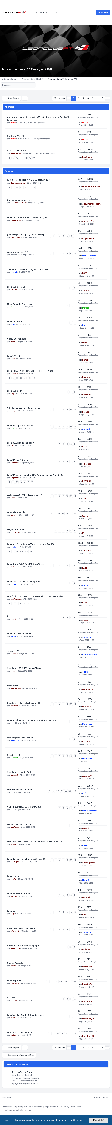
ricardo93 (15, 966)
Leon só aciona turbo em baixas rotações (27, 217)
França (13, 411)
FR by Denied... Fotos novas (20, 304)
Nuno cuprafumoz (18, 183)
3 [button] (83, 98)
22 (17, 187)
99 (21, 551)
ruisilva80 (14, 706)
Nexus (13, 341)
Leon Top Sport (14, 321)
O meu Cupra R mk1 (16, 339)
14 (25, 482)
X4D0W (14, 290)
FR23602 (14, 374)
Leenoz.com (75, 1107)
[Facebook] (12, 1097)
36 (57, 791)
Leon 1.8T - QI (14, 356)
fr (8, 616)
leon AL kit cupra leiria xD (19, 1032)
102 (35, 551)
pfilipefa (86, 741)
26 (34, 187)
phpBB (23, 1107)
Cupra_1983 (15, 237)
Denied (13, 307)
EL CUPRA (15, 532)
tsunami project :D (16, 512)
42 (17, 158)
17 (67, 253)
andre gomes (16, 862)
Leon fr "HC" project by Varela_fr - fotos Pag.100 (30, 544)
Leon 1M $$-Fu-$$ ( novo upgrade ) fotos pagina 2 (31, 720)
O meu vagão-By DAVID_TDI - (21, 928)
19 (75, 253)
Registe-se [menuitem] (103, 12)
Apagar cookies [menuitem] (101, 1097)
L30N (85, 273)
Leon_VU (11, 911)
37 (62, 791)
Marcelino (15, 896)
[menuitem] (39, 12)
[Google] (19, 1097)
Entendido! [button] (98, 1120)
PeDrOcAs (15, 983)
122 (74, 981)
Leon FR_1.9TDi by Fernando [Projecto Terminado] (31, 371)
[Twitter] (15, 1097)
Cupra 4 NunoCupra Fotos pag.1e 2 (24, 945)
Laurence (14, 1000)
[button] (107, 98)
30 (25, 378)
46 (34, 158)
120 (65, 981)
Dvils (12, 567)
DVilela (13, 636)
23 (21, 187)
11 (63, 496)
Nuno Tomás (16, 153)
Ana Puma (15, 827)
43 (21, 158)
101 (31, 551)
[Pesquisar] (28, 85)
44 (25, 158)
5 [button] (92, 98)
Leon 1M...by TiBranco (17, 460)
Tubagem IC (13, 651)
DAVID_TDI (15, 931)
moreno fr (87, 966)
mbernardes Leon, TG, (18, 252)
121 (70, 981)
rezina (13, 123)
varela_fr (14, 547)
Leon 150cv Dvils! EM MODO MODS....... (25, 564)
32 (34, 378)
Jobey (13, 671)
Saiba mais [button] (78, 1120)
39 (70, 791)
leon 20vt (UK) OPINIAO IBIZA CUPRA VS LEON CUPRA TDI (34, 841)
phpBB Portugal (24, 1110)
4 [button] (88, 98)
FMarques (87, 377)
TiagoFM (14, 478)
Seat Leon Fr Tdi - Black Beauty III (23, 703)
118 (56, 981)
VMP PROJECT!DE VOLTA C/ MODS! (24, 807)
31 (30, 378)
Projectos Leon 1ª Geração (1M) (27, 69)
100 (26, 551)
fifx (12, 723)
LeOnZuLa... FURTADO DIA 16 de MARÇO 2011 (28, 180)
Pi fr (12, 792)
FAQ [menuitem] (57, 12)
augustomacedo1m (18, 203)
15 (60, 253)
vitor (12, 810)
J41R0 (85, 672)
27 (70, 1033)
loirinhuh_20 (88, 1019)
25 (29, 187)
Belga (13, 394)
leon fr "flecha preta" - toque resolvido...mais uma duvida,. (35, 596)
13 (21, 482)
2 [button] (78, 98)
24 (25, 187)
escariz (14, 619)
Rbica (13, 1018)
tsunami (14, 515)
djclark (13, 584)
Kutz (12, 445)
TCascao (14, 758)
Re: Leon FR (12, 998)
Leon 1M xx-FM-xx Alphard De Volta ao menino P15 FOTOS (35, 475)
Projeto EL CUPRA (15, 529)
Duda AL (14, 1035)
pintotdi (14, 272)
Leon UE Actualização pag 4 (20, 443)
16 (63, 253)
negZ (13, 914)
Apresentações (43, 123)
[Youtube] (17, 1097)
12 (17, 482)
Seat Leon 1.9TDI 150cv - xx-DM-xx (24, 668)
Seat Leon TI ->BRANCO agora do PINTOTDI (28, 269)
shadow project (14, 980)
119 (60, 981)
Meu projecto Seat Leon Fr (20, 737)
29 (21, 378)
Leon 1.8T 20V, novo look (19, 633)
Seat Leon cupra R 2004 (19, 772)
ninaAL (13, 879)
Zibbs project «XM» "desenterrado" (24, 495)
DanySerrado (16, 688)
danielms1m (88, 221)
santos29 (14, 654)
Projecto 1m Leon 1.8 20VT (20, 824)
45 (30, 158)
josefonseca (16, 599)
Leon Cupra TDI (14, 391)
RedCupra (87, 157)
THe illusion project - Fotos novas (23, 408)
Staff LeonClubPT (15, 136)
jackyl (13, 324)
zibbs (13, 498)
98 (17, 551)
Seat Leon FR (13, 755)
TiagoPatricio (16, 220)
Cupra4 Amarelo (15, 963)
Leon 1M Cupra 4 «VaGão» (20, 425)
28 (17, 378)
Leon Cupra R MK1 (16, 287)
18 (71, 253)
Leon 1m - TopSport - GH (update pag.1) (26, 1015)
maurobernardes (90, 256)
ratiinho (86, 949)
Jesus (13, 428)
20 (71, 513)
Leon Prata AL (13, 876)
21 (75, 513)
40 (74, 791)
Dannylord (87, 724)
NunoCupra (15, 948)
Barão (13, 359)
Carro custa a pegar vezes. (20, 200)
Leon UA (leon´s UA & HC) (19, 894)
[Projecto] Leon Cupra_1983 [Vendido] (25, 235)
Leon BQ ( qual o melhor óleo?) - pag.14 (26, 859)
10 (60, 496)
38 (66, 791)
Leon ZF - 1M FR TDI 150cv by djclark (24, 581)
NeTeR (85, 880)
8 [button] (102, 98)
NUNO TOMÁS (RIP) (16, 150)
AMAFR (85, 828)
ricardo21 (14, 844)
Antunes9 (14, 775)
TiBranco (14, 463)
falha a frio (12, 685)
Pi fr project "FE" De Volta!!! (20, 789)
